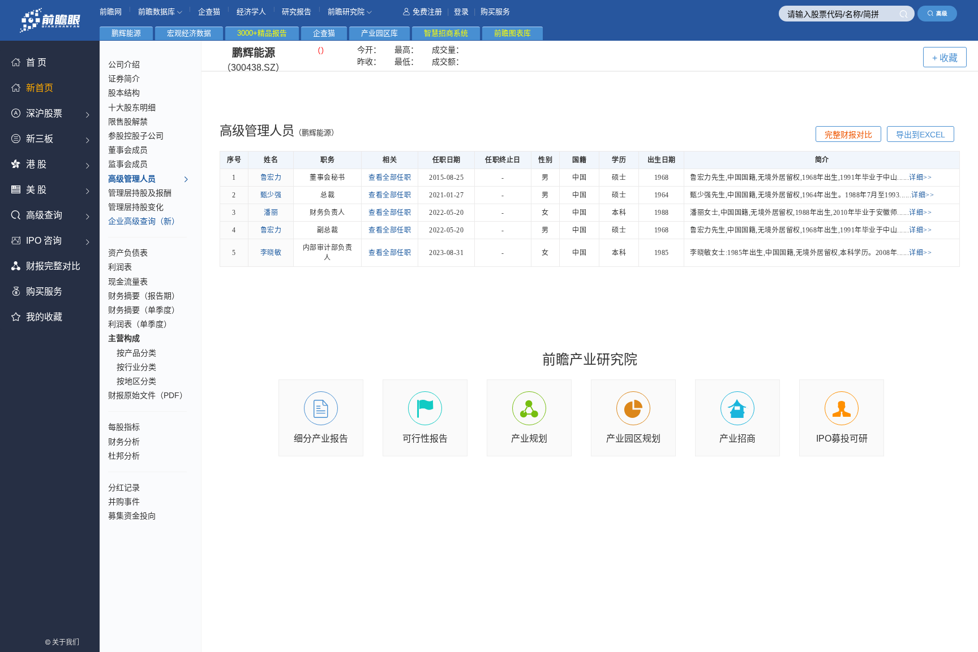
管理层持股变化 (136, 206)
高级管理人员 (132, 178)
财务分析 (124, 441)
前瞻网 (111, 11)
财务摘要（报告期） (143, 295)
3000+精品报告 (262, 33)
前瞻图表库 (512, 33)
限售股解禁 (128, 121)
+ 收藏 (945, 58)
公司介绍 (124, 64)
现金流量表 (128, 281)
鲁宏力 (271, 178)
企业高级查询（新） (143, 221)
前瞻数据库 (157, 11)
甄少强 (271, 195)
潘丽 (271, 213)
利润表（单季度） (139, 324)
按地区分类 (136, 381)
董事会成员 (128, 149)
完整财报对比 (848, 134)
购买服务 (495, 11)
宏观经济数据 (189, 33)
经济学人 (251, 11)
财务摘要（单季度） (143, 309)
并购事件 (124, 501)
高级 (941, 13)
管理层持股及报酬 (139, 192)
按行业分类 (136, 367)
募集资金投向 (132, 515)
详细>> (920, 178)
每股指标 (124, 426)
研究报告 (296, 11)
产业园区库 (379, 33)
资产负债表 (128, 252)
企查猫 (209, 11)
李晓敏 (271, 253)
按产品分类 (136, 352)
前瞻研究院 (347, 11)
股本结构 (124, 92)
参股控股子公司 (136, 135)
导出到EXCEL (920, 134)
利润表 (120, 266)
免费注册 (427, 11)
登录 (461, 11)
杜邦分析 (124, 455)
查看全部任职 (389, 178)
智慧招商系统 (446, 33)
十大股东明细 (132, 107)
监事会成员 (128, 164)
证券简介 (124, 78)
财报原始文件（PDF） (147, 395)
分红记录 (124, 487)
